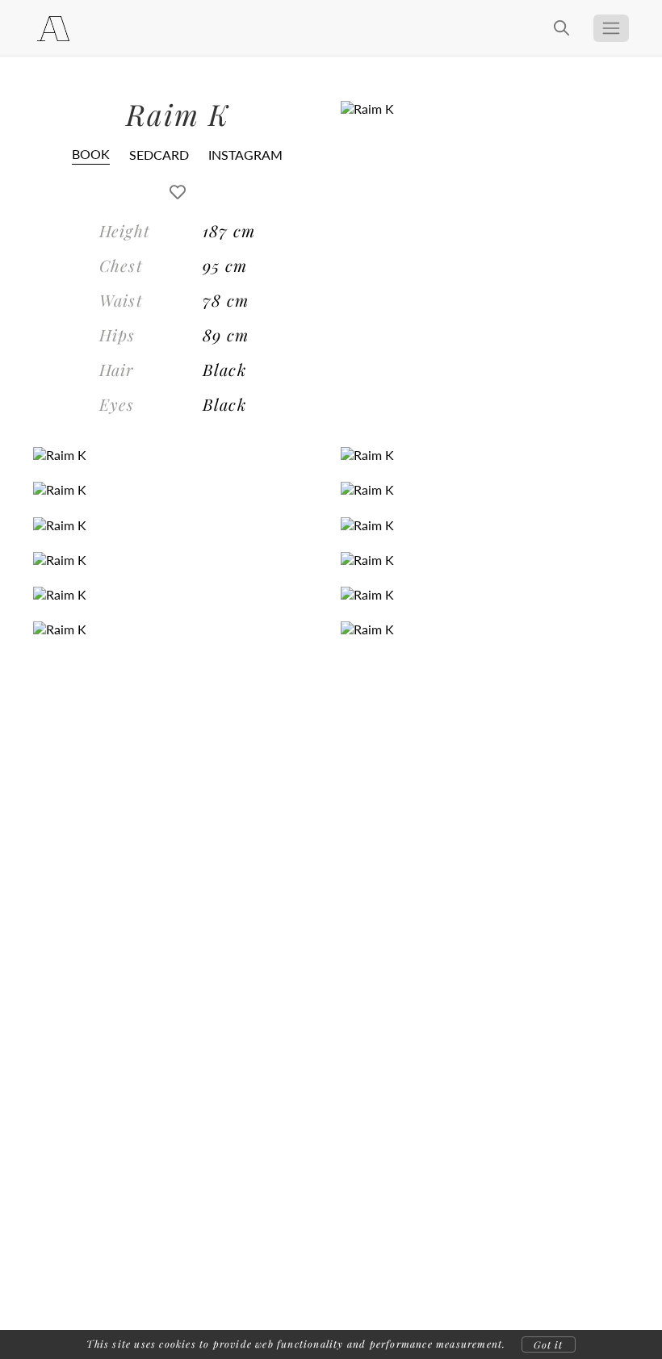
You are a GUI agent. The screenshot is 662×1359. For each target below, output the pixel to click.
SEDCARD (159, 154)
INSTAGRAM (245, 154)
